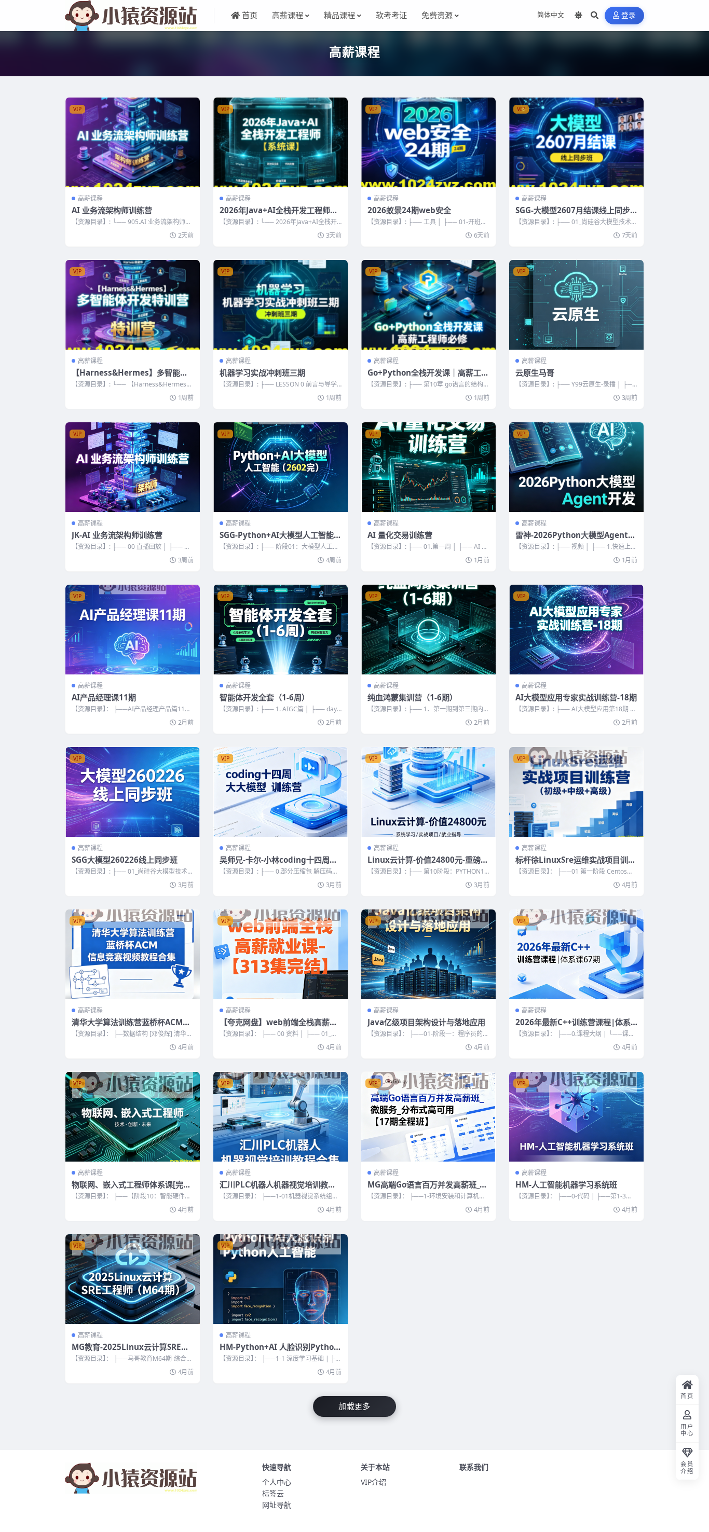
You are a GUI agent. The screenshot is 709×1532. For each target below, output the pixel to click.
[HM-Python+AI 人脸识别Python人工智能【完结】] (280, 1279)
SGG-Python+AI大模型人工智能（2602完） (277, 540)
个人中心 (276, 1482)
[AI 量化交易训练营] (428, 467)
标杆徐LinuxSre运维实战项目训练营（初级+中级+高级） (575, 864)
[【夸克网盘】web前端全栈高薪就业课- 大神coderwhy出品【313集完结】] (280, 954)
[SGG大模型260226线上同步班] (132, 792)
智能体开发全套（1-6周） (264, 697)
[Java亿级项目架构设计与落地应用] (428, 954)
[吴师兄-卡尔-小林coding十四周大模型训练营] (280, 792)
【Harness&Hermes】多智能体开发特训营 (130, 377)
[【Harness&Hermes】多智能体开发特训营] (132, 305)
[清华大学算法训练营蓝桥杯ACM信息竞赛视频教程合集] (132, 954)
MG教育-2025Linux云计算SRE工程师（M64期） (130, 1352)
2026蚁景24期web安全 (409, 210)
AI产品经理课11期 (104, 697)
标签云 (273, 1493)
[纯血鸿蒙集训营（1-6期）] (428, 629)
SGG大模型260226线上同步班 (125, 859)
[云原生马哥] (576, 305)
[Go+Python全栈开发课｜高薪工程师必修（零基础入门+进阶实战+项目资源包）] (428, 305)
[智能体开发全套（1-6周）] (280, 629)
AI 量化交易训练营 (399, 535)
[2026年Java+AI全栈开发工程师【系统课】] (280, 142)
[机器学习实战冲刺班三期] (280, 305)
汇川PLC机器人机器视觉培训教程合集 (278, 1189)
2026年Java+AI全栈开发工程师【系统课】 (275, 215)
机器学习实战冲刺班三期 (262, 372)
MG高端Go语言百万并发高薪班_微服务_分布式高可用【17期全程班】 (428, 1189)
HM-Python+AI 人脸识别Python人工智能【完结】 (279, 1352)
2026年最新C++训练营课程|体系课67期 (573, 1027)
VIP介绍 (373, 1482)
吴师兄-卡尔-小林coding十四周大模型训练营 (278, 864)
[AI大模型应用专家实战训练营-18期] (576, 629)
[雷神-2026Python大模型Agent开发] (576, 467)
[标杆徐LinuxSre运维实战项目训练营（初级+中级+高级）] (576, 792)
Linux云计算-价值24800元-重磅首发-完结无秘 (427, 864)
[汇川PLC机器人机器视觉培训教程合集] (280, 1117)
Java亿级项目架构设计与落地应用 (426, 1022)
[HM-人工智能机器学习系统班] (576, 1117)
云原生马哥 (534, 372)
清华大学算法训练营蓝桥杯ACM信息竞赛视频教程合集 (131, 1027)
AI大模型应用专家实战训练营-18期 (576, 697)
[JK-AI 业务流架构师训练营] (132, 467)
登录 (628, 15)
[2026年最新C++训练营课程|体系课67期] (576, 954)
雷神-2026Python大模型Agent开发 (575, 540)
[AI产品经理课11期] (132, 629)
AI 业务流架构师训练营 (112, 210)
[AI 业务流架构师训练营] (132, 142)
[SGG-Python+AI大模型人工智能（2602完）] (280, 467)
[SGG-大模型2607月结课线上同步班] (576, 142)
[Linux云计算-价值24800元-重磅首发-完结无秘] (428, 792)
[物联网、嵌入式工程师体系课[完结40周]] (132, 1117)
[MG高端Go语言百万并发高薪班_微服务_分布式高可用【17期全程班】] (428, 1117)
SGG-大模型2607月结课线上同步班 (572, 215)
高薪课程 (90, 198)
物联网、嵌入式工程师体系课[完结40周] (131, 1189)
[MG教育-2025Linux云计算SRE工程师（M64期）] (132, 1279)
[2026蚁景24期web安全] (428, 142)
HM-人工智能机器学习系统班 (566, 1184)
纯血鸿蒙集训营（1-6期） (412, 697)
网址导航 (276, 1505)
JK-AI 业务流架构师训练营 (117, 535)
